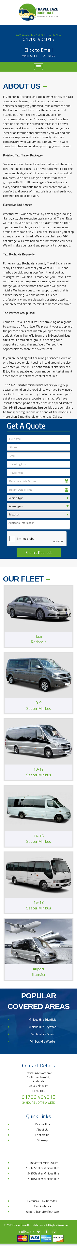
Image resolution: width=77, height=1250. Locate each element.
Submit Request (38, 552)
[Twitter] (38, 1232)
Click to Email (38, 50)
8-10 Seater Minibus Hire (42, 1162)
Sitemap (42, 1140)
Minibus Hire (30, 56)
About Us (49, 56)
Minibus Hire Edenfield (42, 1019)
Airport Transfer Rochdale (42, 1211)
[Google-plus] (54, 1232)
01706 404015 (38, 39)
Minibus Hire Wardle (42, 1041)
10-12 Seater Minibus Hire (42, 1168)
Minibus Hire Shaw (42, 1034)
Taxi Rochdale (42, 1206)
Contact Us (42, 1135)
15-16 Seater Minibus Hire (42, 1173)
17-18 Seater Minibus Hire (42, 1178)
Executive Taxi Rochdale (42, 1201)
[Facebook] (46, 1232)
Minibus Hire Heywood (42, 1027)
